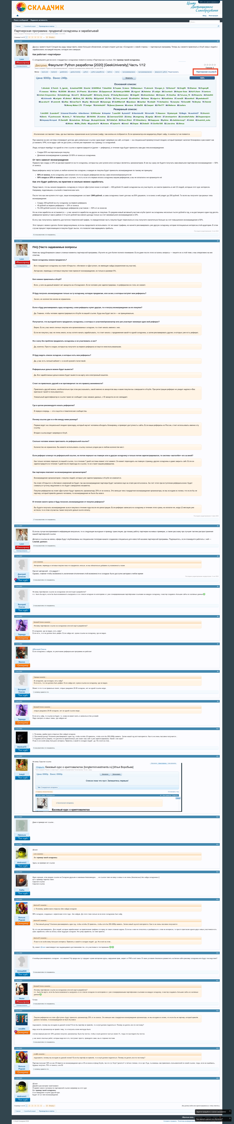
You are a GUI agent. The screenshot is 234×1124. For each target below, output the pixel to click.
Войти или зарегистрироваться (209, 2)
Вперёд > (52, 37)
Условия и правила (170, 1121)
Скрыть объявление (230, 1111)
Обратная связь (188, 1117)
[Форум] (17, 16)
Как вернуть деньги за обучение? (209, 1119)
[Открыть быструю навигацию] (218, 26)
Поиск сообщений (21, 20)
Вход (204, 16)
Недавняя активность (39, 20)
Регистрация (213, 16)
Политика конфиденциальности (189, 1121)
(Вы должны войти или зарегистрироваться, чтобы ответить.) (201, 1105)
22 (47, 37)
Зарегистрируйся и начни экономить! (211, 1112)
